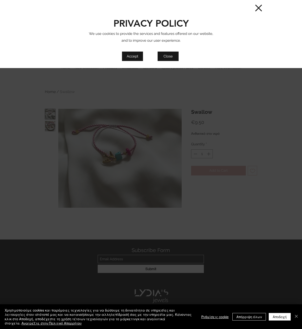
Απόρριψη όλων (249, 316)
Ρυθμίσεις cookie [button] (215, 316)
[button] (258, 8)
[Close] (296, 316)
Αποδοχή (280, 316)
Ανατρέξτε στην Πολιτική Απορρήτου (51, 323)
